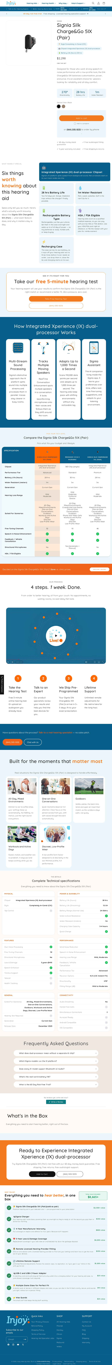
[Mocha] (63, 106)
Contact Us (86, 1322)
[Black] (58, 106)
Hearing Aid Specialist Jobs (42, 1338)
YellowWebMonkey (43, 1361)
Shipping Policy (37, 1330)
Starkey (60, 1330)
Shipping (85, 1338)
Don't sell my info (69, 1364)
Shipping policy (81, 1361)
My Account (87, 1326)
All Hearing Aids (63, 1322)
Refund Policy (37, 1326)
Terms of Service (38, 1334)
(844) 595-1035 (63, 9)
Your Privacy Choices (40, 1322)
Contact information (43, 1364)
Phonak (60, 1326)
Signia (59, 1338)
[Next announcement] (105, 13)
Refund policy (69, 1361)
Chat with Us (32, 742)
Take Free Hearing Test (56, 299)
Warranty (86, 1342)
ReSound (60, 1342)
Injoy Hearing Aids (23, 1361)
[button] (93, 3)
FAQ (84, 1330)
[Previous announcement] (6, 13)
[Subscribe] (24, 1339)
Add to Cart (42, 1174)
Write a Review (58, 1102)
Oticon (59, 1334)
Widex (59, 1346)
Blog (84, 1334)
